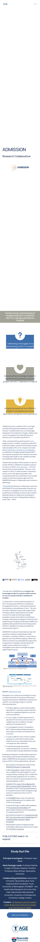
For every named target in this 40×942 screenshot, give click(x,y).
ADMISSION (9, 486)
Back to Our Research (20, 915)
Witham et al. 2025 (15, 692)
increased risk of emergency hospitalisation (20, 450)
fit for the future (22, 467)
